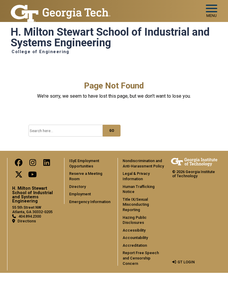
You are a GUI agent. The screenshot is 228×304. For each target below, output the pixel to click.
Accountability (135, 237)
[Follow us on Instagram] (32, 164)
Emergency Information (89, 202)
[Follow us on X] (18, 176)
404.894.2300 (29, 216)
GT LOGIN (186, 262)
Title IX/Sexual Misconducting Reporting (136, 204)
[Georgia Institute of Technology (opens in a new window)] (60, 8)
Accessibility (134, 230)
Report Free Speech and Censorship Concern (141, 258)
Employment (80, 194)
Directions (27, 221)
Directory (77, 186)
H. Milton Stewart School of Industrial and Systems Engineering (110, 37)
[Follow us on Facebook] (18, 164)
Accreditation (135, 245)
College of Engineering (40, 52)
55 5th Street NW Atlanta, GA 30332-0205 (32, 209)
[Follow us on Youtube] (32, 176)
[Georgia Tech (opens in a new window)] (194, 162)
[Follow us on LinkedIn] (46, 164)
